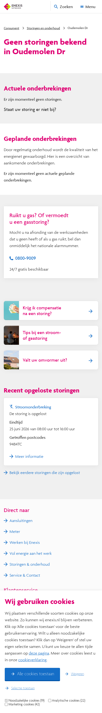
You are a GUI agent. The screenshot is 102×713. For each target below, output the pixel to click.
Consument (11, 28)
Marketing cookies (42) (24, 704)
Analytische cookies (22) (68, 700)
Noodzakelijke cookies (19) (26, 700)
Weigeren (77, 674)
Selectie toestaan (23, 688)
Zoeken (66, 6)
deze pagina (39, 653)
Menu (90, 6)
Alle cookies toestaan (35, 674)
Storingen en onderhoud (43, 28)
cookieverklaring (32, 659)
